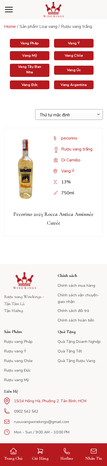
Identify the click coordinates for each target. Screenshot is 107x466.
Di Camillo (70, 160)
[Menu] (8, 9)
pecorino (69, 138)
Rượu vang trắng (76, 149)
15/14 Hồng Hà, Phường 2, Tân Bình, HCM (50, 401)
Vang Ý (67, 171)
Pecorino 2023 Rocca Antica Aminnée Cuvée (53, 218)
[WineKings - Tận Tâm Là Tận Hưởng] (53, 10)
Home (10, 27)
